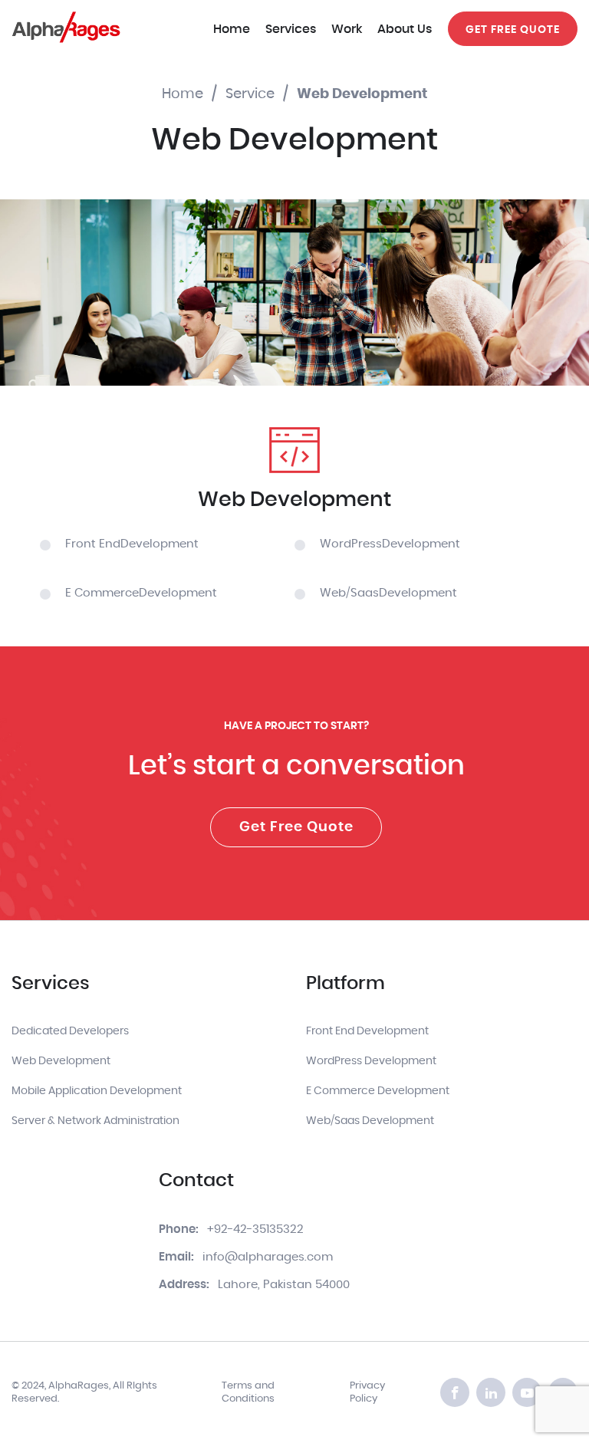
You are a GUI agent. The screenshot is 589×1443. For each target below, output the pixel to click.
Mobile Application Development (97, 1091)
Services (290, 29)
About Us (404, 29)
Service (250, 94)
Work (346, 29)
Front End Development (367, 1031)
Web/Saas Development (370, 1121)
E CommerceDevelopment (141, 593)
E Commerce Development (377, 1091)
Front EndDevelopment (132, 544)
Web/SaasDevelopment (388, 593)
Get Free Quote (296, 827)
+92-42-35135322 (255, 1229)
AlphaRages (78, 1386)
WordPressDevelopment (390, 544)
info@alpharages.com (267, 1257)
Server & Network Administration (95, 1121)
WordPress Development (371, 1061)
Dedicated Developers (70, 1031)
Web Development (61, 1061)
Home (231, 29)
